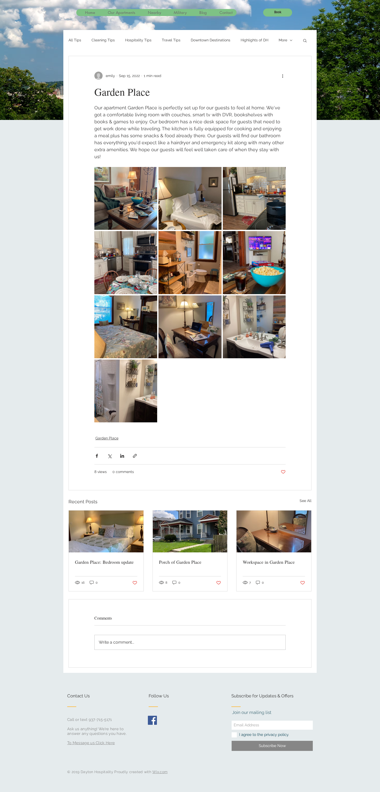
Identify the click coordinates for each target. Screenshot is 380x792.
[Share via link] (134, 455)
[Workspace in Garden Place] (274, 531)
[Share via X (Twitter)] (109, 455)
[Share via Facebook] (96, 455)
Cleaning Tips (103, 40)
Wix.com (160, 772)
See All (305, 501)
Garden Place (106, 438)
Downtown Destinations (210, 40)
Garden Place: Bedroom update (104, 562)
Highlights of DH (254, 40)
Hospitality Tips (138, 40)
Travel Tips (171, 40)
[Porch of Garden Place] (190, 531)
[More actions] (282, 76)
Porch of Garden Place (180, 562)
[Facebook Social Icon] (152, 720)
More (283, 40)
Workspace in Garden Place (269, 562)
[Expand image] (125, 198)
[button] (304, 40)
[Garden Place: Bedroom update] (106, 531)
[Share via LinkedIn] (122, 455)
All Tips (75, 40)
